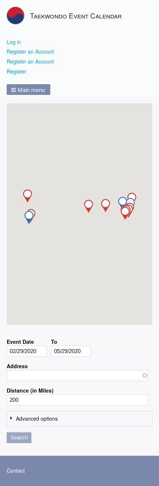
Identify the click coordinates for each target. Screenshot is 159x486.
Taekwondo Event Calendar (76, 15)
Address (17, 366)
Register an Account (30, 51)
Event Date (20, 341)
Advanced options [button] (37, 418)
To (54, 341)
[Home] (18, 15)
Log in (14, 41)
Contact (16, 470)
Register (16, 71)
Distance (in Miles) (30, 390)
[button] (28, 89)
